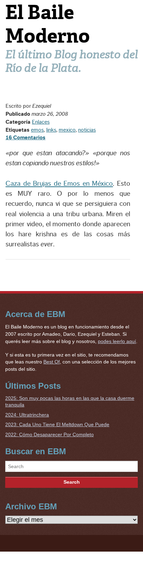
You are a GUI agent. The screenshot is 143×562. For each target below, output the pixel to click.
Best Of (51, 362)
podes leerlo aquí (117, 341)
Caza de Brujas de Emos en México (59, 183)
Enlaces (41, 122)
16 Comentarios (25, 137)
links (51, 130)
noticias (87, 130)
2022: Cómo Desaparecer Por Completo (49, 434)
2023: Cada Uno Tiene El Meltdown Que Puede (57, 424)
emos (37, 130)
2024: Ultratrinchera (27, 415)
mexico (67, 130)
